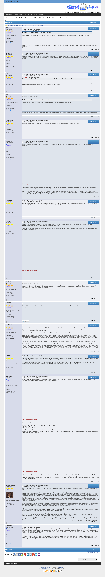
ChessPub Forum (10, 17)
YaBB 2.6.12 (60, 567)
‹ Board (15, 563)
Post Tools (93, 28)
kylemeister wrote (26, 30)
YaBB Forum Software (43, 568)
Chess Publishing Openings (23, 17)
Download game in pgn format (29, 184)
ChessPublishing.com (81, 12)
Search (30, 14)
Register (26, 8)
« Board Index (9, 563)
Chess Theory (9, 14)
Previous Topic (90, 20)
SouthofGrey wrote (26, 98)
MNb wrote (24, 77)
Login (20, 8)
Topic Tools (93, 22)
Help (25, 14)
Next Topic (96, 20)
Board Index (18, 14)
